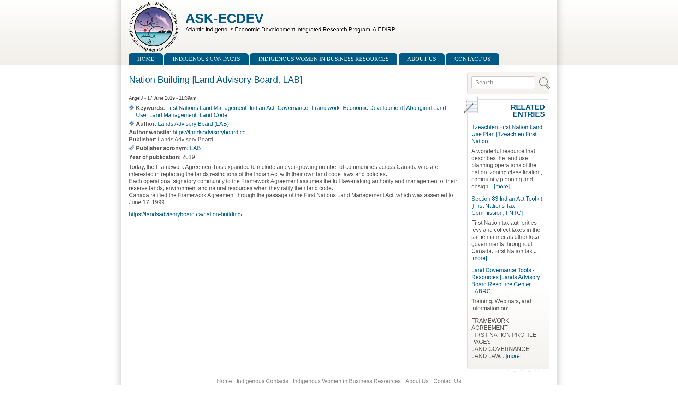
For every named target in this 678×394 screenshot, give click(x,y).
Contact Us (472, 59)
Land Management (172, 115)
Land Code (213, 115)
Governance (293, 108)
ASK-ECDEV (224, 18)
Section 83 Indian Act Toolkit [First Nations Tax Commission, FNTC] (506, 206)
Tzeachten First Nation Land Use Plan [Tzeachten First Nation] (506, 134)
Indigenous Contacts (206, 59)
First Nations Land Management (206, 108)
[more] (502, 186)
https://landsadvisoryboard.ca (209, 132)
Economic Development (373, 108)
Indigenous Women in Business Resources (323, 59)
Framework (325, 108)
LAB (195, 148)
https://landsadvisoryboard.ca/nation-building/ (185, 214)
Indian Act (262, 108)
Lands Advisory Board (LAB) (193, 124)
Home (145, 59)
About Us (421, 59)
